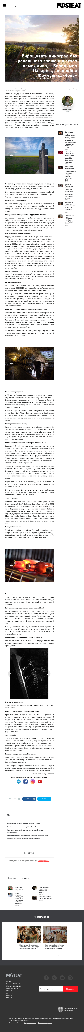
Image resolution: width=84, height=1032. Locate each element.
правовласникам (12, 988)
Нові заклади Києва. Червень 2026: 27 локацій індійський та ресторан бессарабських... (54, 946)
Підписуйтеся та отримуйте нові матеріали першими (50, 985)
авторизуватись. (43, 861)
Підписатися (70, 989)
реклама (9, 995)
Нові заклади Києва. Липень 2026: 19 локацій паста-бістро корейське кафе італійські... (29, 946)
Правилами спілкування (45, 1023)
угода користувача (13, 983)
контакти (9, 993)
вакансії (9, 998)
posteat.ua (39, 777)
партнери (9, 991)
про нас (9, 981)
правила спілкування (13, 986)
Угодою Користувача (30, 1023)
